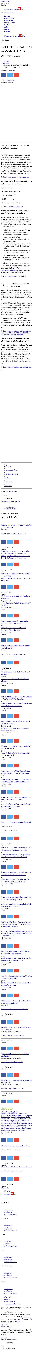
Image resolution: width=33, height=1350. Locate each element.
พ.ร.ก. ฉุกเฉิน (8, 482)
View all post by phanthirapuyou (10, 501)
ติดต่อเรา (7, 1299)
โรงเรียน (6, 25)
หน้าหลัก (7, 16)
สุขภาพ (6, 29)
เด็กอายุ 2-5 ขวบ (9, 23)
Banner (6, 63)
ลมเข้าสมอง (8, 486)
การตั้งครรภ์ (8, 1212)
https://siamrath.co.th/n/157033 (17, 276)
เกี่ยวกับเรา (7, 31)
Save (2, 1346)
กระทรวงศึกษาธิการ (11, 470)
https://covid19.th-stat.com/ (15, 206)
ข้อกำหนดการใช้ (9, 1301)
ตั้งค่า (18, 1321)
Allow (6, 1325)
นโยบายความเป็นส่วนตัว (12, 1304)
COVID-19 (7, 466)
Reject (2, 1325)
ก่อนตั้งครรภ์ (8, 1210)
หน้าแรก (7, 61)
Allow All (4, 1338)
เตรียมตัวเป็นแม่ (9, 18)
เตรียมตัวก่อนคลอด (10, 1214)
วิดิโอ (6, 27)
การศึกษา (7, 478)
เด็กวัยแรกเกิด (8, 20)
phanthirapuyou (9, 80)
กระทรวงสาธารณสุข (11, 474)
